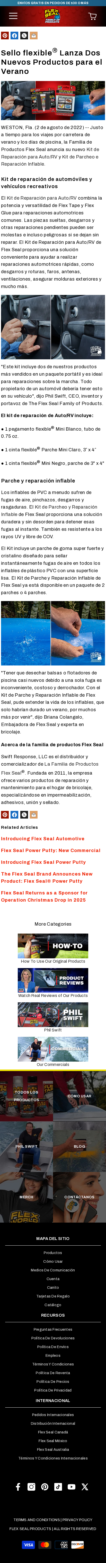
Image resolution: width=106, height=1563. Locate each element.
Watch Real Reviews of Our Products (53, 995)
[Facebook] (18, 1486)
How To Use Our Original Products (53, 961)
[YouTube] (71, 1486)
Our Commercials (53, 1064)
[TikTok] (58, 1486)
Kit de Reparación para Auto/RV (42, 198)
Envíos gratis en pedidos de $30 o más (53, 3)
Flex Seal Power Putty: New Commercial (51, 850)
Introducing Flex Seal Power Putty (43, 862)
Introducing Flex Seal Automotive (43, 838)
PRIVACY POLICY (78, 1520)
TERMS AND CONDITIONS (36, 1520)
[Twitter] (85, 1486)
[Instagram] (31, 1486)
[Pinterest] (44, 1486)
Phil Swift (53, 1030)
